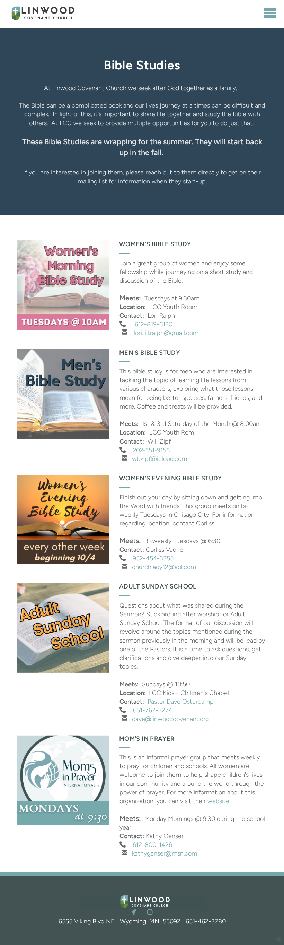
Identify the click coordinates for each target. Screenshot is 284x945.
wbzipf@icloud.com (159, 459)
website (218, 801)
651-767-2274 (152, 710)
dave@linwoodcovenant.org (170, 719)
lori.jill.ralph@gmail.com (166, 333)
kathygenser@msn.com (164, 853)
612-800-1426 (152, 845)
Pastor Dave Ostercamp (181, 701)
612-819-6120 (153, 324)
